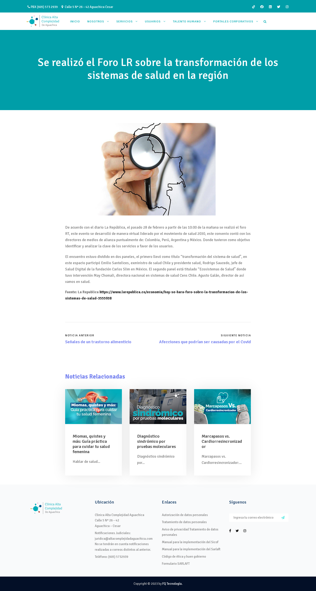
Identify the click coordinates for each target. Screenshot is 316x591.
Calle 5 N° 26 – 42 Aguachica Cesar (88, 7)
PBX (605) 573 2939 (44, 7)
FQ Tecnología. (172, 584)
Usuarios (153, 21)
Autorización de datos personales (185, 515)
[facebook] (262, 7)
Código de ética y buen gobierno (184, 556)
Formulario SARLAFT (176, 564)
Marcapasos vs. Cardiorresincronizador (222, 441)
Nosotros (95, 21)
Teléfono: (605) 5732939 (111, 557)
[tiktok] (253, 7)
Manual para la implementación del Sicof (190, 542)
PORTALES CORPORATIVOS (233, 21)
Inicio (75, 21)
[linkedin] (270, 7)
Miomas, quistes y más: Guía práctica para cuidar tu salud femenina (91, 444)
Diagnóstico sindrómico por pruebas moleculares (156, 441)
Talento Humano (187, 21)
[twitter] (278, 7)
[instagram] (287, 7)
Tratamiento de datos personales (184, 522)
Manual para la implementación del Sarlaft (191, 549)
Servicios (124, 21)
